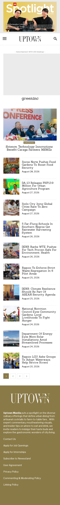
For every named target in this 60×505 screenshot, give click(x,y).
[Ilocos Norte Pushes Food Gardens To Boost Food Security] (11, 166)
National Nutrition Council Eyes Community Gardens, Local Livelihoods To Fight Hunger (39, 314)
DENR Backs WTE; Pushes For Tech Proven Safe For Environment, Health (39, 249)
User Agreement (12, 465)
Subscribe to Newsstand (17, 458)
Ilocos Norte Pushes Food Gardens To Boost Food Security (39, 164)
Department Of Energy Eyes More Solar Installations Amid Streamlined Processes (37, 338)
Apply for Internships (14, 452)
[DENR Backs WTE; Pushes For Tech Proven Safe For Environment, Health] (11, 251)
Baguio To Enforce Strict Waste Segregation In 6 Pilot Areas (38, 270)
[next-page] (27, 376)
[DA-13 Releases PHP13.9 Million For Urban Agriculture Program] (11, 187)
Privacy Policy (10, 471)
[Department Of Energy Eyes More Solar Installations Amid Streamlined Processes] (11, 338)
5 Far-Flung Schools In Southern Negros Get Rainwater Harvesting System (37, 228)
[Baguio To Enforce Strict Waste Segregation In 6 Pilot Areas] (11, 272)
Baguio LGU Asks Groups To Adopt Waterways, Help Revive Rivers (39, 359)
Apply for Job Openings (15, 445)
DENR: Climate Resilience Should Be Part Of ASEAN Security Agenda (38, 291)
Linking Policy (10, 484)
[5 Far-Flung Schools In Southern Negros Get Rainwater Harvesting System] (11, 229)
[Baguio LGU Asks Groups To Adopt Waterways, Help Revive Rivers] (11, 361)
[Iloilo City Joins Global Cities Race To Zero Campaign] (11, 208)
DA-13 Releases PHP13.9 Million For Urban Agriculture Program (38, 185)
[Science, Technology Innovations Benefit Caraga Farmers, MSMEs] (30, 125)
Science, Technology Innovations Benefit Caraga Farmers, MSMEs (29, 148)
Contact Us (9, 439)
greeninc (29, 143)
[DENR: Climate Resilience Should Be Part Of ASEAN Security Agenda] (11, 293)
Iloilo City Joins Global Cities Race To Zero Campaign (37, 206)
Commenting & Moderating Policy (22, 478)
